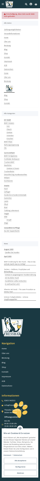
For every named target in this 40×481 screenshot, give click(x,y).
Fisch (6, 189)
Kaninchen (8, 198)
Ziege (6, 223)
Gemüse (9, 132)
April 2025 (7, 256)
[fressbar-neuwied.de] (9, 4)
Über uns (7, 42)
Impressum (8, 61)
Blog (5, 49)
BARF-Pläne (8, 142)
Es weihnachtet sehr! (12, 284)
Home (6, 38)
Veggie (6, 214)
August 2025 (8, 249)
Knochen (10, 139)
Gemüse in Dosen (13, 168)
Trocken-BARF (9, 162)
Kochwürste (8, 181)
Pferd (6, 204)
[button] (26, 4)
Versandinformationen (12, 34)
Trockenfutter (9, 172)
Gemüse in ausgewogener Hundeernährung (20, 275)
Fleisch (9, 129)
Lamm (6, 201)
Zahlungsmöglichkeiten (12, 30)
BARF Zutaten (9, 123)
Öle (5, 148)
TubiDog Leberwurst (11, 211)
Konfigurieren (20, 467)
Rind (5, 207)
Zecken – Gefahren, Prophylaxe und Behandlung (17, 270)
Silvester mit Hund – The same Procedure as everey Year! (19, 290)
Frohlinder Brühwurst (11, 159)
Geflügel (7, 192)
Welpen (7, 178)
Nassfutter (8, 165)
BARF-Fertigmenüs (10, 156)
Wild (5, 217)
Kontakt (7, 57)
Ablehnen (20, 473)
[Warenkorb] (35, 4)
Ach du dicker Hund (12, 278)
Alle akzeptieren (20, 460)
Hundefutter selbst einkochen (15, 281)
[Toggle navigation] (3, 4)
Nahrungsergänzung (11, 145)
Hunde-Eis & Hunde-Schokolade (15, 195)
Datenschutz (8, 69)
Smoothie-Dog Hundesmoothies (15, 175)
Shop (6, 53)
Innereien (10, 136)
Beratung (7, 46)
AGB (5, 65)
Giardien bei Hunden (12, 252)
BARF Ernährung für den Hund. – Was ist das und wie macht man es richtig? (20, 263)
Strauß (9, 220)
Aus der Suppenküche (12, 231)
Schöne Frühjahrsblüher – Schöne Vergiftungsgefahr (16, 298)
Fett (8, 126)
